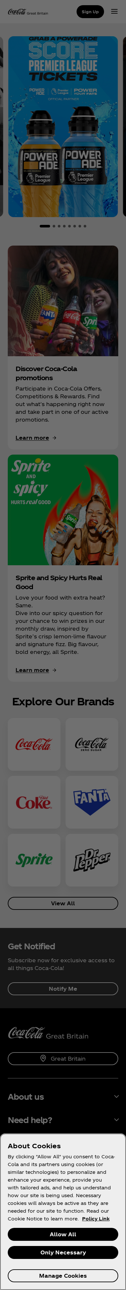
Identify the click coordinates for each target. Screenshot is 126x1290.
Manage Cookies (63, 1276)
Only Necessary (63, 1252)
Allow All (63, 1234)
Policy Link (96, 1218)
